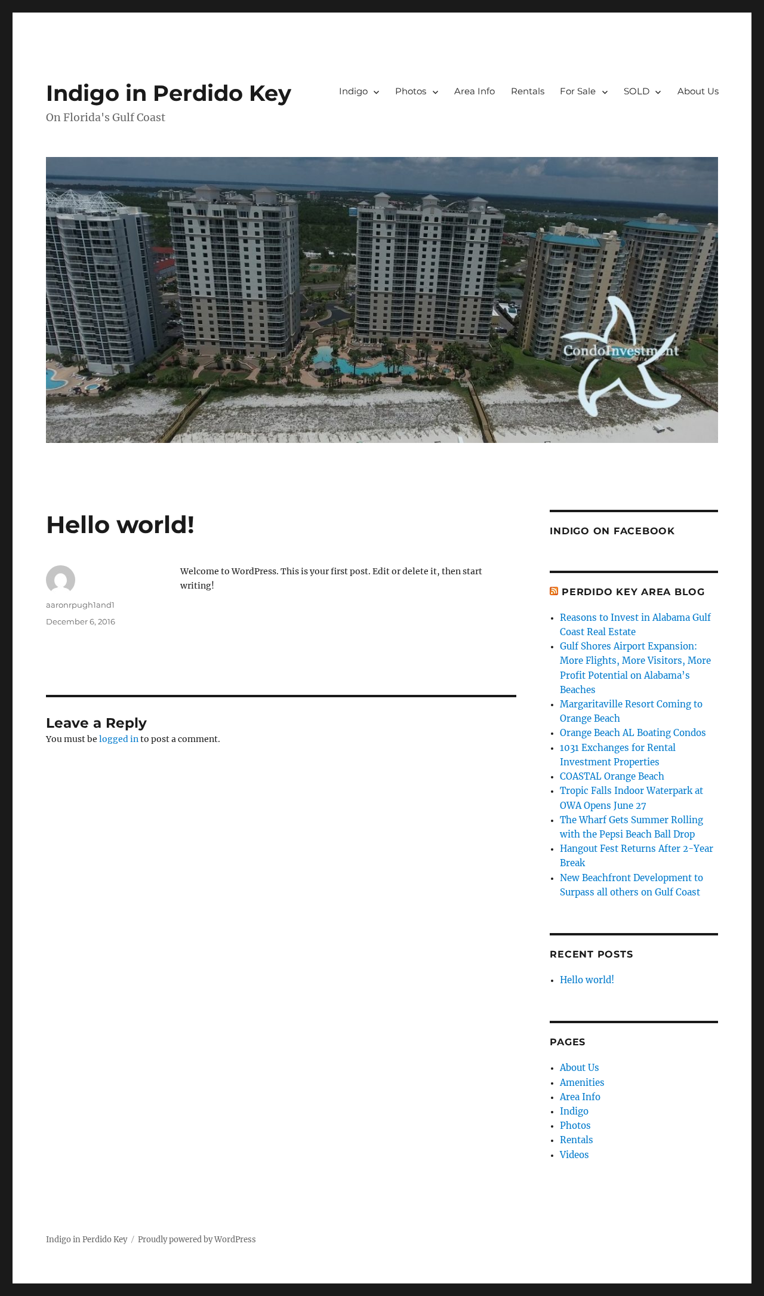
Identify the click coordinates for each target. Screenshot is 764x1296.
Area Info (474, 91)
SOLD (636, 91)
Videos (574, 1154)
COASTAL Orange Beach (612, 776)
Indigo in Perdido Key (168, 92)
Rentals (527, 91)
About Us (698, 91)
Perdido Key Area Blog (633, 592)
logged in (118, 739)
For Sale (578, 91)
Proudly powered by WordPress (197, 1240)
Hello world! (587, 980)
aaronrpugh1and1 (80, 604)
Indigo (353, 91)
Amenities (582, 1082)
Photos (410, 91)
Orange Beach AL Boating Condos (633, 732)
